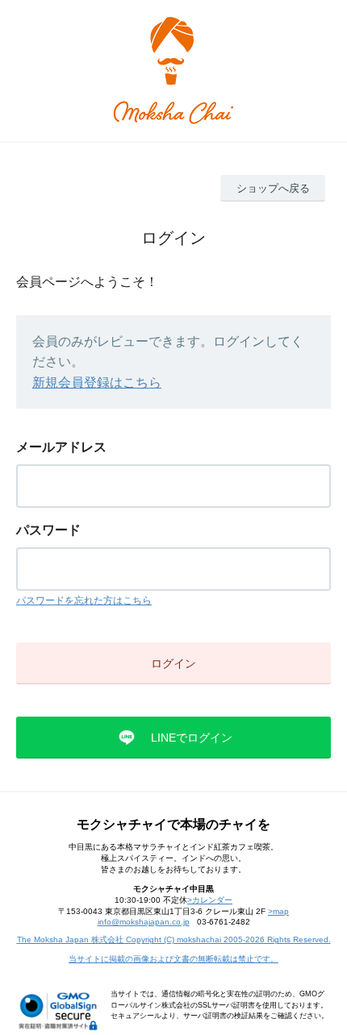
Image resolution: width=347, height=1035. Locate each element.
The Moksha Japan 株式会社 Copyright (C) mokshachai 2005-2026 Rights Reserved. (174, 939)
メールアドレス (61, 447)
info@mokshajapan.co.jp (144, 921)
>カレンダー (209, 900)
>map (278, 911)
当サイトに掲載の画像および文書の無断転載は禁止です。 (173, 958)
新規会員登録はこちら (96, 382)
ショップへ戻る (273, 188)
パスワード (48, 530)
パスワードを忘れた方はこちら (84, 600)
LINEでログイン (191, 737)
